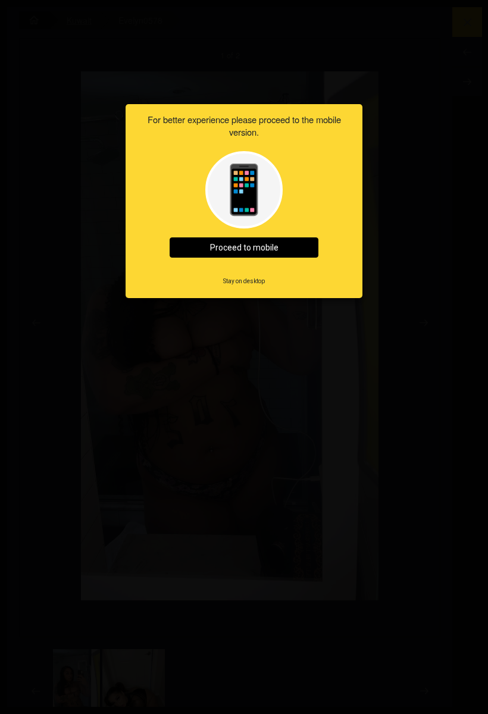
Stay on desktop (244, 281)
